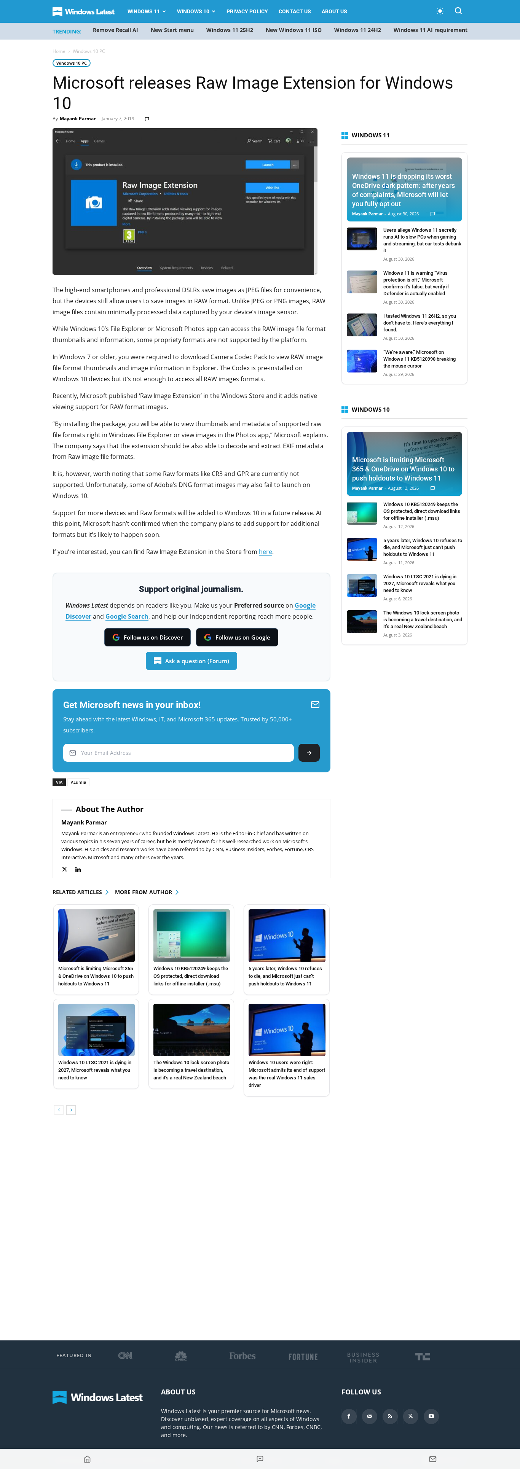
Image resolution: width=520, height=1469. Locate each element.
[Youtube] (431, 1416)
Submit (309, 753)
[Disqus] (191, 1228)
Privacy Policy (247, 11)
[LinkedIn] (82, 869)
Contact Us (295, 11)
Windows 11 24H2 (357, 29)
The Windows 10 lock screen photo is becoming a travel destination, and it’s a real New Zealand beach (191, 1070)
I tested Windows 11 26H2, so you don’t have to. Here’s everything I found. (419, 323)
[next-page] (71, 1110)
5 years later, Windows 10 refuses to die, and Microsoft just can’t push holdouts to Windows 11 (285, 976)
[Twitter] (68, 869)
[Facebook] (349, 1416)
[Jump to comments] (260, 1459)
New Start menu (172, 29)
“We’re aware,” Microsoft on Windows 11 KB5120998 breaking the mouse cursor (419, 359)
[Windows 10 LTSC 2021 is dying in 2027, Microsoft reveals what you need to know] (96, 1030)
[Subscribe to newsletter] (432, 1459)
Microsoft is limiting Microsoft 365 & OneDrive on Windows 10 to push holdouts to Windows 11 (96, 976)
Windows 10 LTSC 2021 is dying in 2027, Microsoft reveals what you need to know (94, 1070)
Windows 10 (193, 11)
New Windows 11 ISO (294, 29)
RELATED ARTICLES (77, 892)
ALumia (78, 782)
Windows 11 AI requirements (432, 29)
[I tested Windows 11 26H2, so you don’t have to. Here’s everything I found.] (362, 325)
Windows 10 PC (71, 63)
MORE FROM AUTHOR (143, 892)
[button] (458, 12)
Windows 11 (144, 11)
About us (334, 11)
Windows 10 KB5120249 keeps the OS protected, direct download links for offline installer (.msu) (190, 976)
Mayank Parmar (78, 118)
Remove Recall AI (115, 29)
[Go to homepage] (87, 1459)
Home (59, 51)
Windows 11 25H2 (229, 29)
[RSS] (390, 1416)
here (265, 551)
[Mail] (369, 1416)
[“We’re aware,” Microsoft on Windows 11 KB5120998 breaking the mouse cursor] (362, 361)
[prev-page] (59, 1110)
